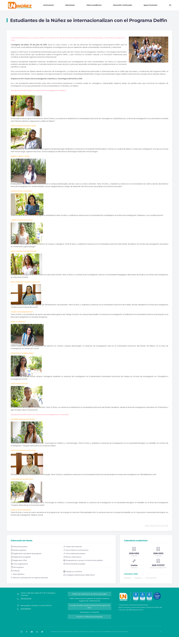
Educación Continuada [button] (122, 5)
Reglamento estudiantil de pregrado (27, 553)
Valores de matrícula (74, 546)
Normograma (18, 567)
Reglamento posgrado (22, 557)
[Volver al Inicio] (19, 5)
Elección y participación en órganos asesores (30, 578)
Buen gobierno (18, 574)
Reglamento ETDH (20, 560)
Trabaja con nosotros (74, 571)
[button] (170, 5)
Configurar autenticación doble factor (80, 575)
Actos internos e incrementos (77, 550)
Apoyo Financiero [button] (150, 5)
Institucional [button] (48, 5)
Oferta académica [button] (94, 5)
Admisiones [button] (70, 5)
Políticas (16, 571)
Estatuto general (19, 550)
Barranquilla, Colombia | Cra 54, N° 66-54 (36, 605)
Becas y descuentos (73, 557)
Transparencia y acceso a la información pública (84, 560)
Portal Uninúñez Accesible (75, 564)
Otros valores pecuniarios (75, 553)
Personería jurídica (20, 546)
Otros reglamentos (20, 564)
